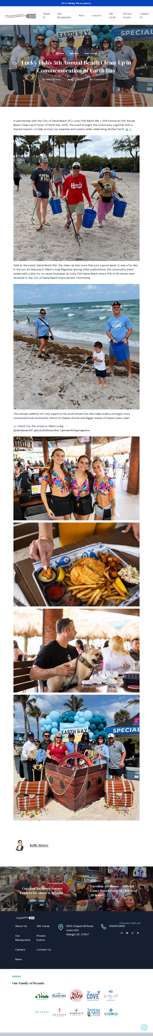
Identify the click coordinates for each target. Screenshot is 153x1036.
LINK (67, 426)
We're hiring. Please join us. (76, 3)
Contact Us (44, 949)
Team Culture (90, 53)
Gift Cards (43, 926)
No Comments (99, 79)
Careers (20, 949)
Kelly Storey (53, 79)
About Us (21, 926)
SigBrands (74, 53)
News (18, 959)
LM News (59, 53)
